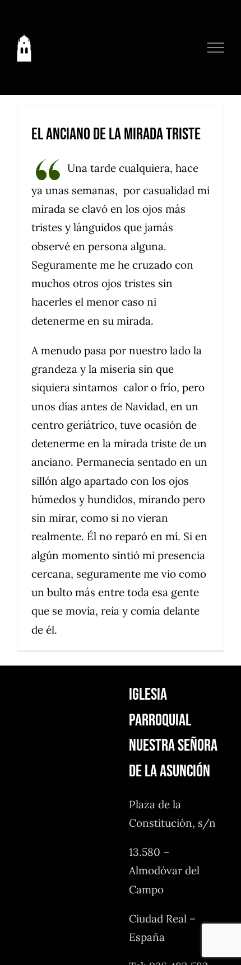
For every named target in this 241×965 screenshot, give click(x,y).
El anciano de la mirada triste (116, 134)
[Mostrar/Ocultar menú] (216, 48)
